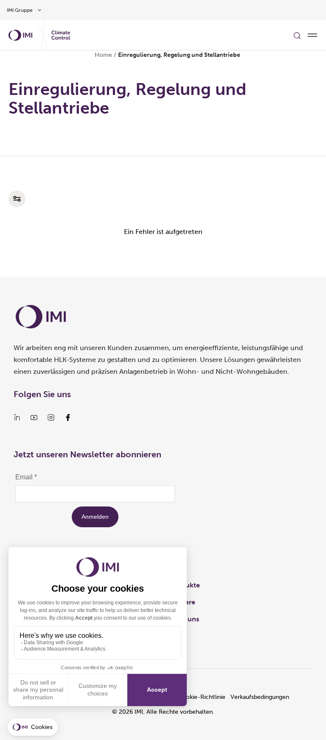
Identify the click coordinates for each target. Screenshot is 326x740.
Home (103, 54)
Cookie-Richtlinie (201, 697)
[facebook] (68, 417)
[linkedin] (17, 417)
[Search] (297, 35)
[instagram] (51, 417)
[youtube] (34, 417)
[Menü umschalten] (312, 35)
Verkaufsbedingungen (259, 697)
